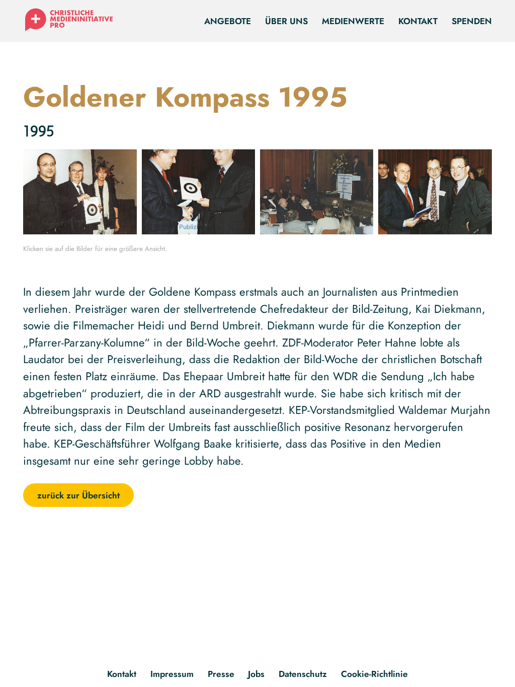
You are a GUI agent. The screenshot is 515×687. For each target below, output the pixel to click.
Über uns (286, 21)
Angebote (227, 21)
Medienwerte (353, 21)
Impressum (172, 673)
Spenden (472, 21)
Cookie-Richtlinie (374, 673)
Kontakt (418, 21)
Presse (221, 673)
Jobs (256, 673)
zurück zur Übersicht (78, 495)
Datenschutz (303, 673)
